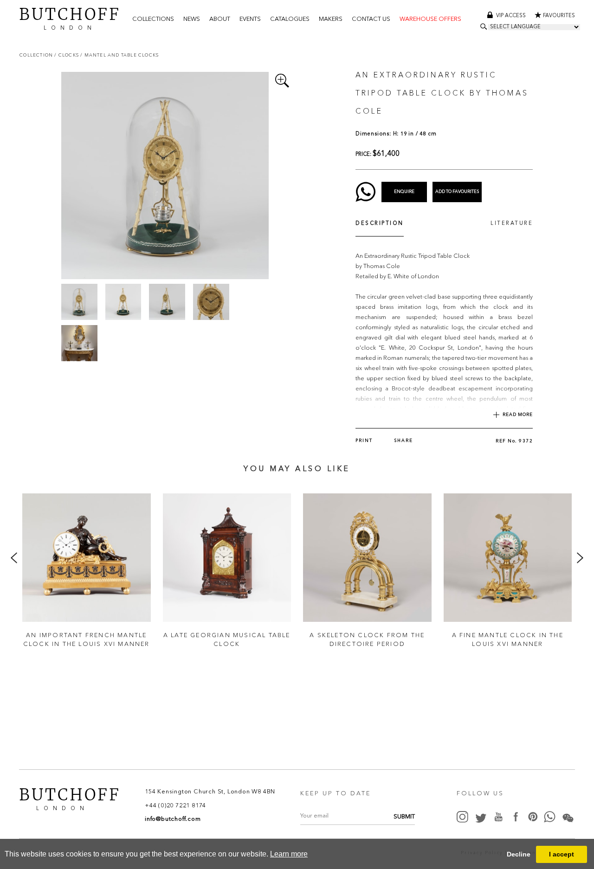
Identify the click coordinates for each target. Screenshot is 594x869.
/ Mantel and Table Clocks (119, 55)
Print (364, 441)
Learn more (289, 854)
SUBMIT (404, 817)
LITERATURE (512, 223)
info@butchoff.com (173, 819)
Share (403, 441)
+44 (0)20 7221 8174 (175, 806)
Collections (153, 19)
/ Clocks (67, 55)
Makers (330, 19)
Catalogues (290, 19)
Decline (518, 854)
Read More (518, 415)
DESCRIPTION (379, 223)
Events (250, 19)
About (219, 19)
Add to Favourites (457, 192)
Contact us (371, 19)
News (191, 19)
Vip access (511, 16)
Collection (36, 55)
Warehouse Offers (430, 19)
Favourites (559, 16)
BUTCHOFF (70, 18)
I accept (561, 854)
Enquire (404, 192)
